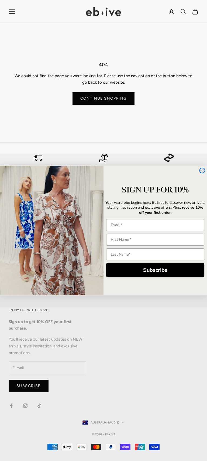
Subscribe (155, 270)
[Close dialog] (202, 170)
